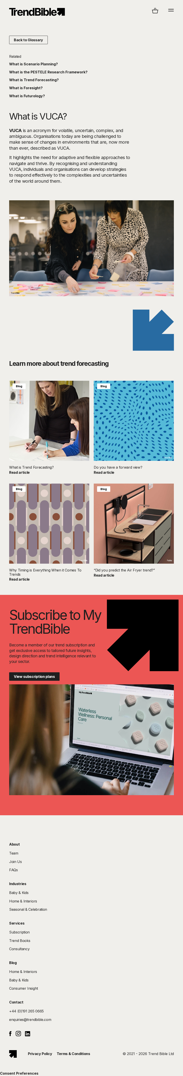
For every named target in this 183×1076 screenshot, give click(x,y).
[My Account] (37, 12)
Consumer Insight (23, 988)
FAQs (13, 870)
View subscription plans (34, 676)
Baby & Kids (18, 892)
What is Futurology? (27, 96)
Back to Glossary (28, 40)
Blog (19, 386)
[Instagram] (18, 1035)
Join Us (15, 861)
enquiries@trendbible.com (30, 1019)
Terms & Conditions (73, 1053)
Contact (16, 1002)
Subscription (19, 932)
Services (16, 923)
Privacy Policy (40, 1053)
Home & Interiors (23, 901)
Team (13, 853)
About (14, 844)
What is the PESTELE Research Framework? (48, 72)
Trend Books (19, 940)
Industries (17, 883)
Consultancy (19, 949)
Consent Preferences (19, 1073)
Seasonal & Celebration (28, 909)
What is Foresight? (26, 88)
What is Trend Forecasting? (34, 80)
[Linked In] (27, 1035)
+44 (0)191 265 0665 (26, 1011)
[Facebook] (10, 1035)
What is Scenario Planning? (33, 64)
